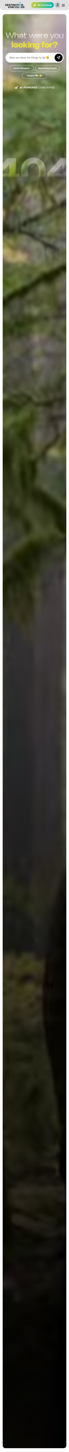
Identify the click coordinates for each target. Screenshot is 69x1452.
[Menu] (63, 5)
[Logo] (14, 5)
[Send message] (59, 58)
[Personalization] (58, 5)
